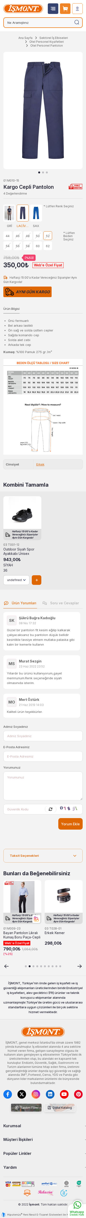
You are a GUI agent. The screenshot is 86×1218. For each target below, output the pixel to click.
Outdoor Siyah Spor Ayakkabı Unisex (18, 551)
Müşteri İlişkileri (18, 1139)
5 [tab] (41, 966)
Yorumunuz (12, 767)
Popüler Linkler (17, 1153)
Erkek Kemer (55, 933)
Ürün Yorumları (23, 603)
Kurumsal (12, 1125)
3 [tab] (47, 172)
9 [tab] (56, 966)
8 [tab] (53, 966)
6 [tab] (45, 966)
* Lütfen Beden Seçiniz (69, 236)
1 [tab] (39, 172)
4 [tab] (37, 966)
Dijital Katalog (62, 1107)
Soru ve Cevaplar (64, 603)
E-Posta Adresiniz (16, 747)
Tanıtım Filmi (29, 1107)
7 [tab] (49, 966)
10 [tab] (60, 966)
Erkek (40, 464)
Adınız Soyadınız (15, 726)
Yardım (10, 1167)
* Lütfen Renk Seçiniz (58, 206)
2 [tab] (43, 172)
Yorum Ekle (70, 824)
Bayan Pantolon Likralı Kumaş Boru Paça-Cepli (21, 935)
